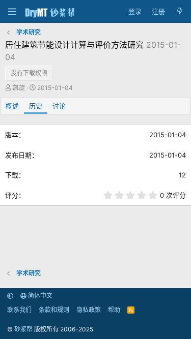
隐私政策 (88, 310)
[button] (10, 295)
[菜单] (12, 11)
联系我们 (19, 310)
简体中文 (39, 295)
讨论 (59, 106)
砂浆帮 (23, 329)
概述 (12, 106)
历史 (35, 106)
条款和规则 (54, 310)
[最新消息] (179, 12)
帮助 (114, 310)
